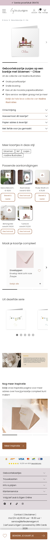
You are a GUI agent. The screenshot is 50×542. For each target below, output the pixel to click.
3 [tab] (25, 335)
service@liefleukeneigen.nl (25, 521)
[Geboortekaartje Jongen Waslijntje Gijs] (16, 320)
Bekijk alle (14, 283)
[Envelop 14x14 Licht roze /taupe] (25, 259)
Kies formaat (25, 195)
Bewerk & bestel (7, 197)
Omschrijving (9, 110)
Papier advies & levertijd (14, 122)
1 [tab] (17, 335)
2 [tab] (21, 335)
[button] (34, 11)
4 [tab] (29, 335)
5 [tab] (33, 335)
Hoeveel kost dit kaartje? (15, 116)
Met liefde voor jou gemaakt (17, 128)
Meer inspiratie (12, 445)
